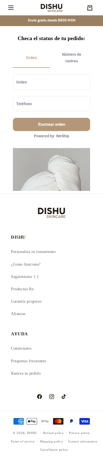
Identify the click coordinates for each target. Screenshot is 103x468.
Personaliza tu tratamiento (33, 252)
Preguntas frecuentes (28, 361)
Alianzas (18, 314)
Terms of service (23, 441)
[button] (11, 8)
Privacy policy (79, 432)
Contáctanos (21, 348)
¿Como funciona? (26, 264)
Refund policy (53, 432)
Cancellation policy (54, 449)
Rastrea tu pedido (26, 373)
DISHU (32, 432)
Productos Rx (22, 289)
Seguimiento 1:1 (25, 277)
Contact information (82, 441)
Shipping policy (51, 441)
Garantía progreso (26, 301)
